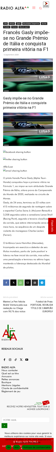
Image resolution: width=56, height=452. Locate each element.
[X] (13, 283)
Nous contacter (10, 370)
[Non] (52, 440)
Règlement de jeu (11, 391)
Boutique (6, 382)
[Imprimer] (35, 283)
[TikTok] (15, 360)
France (14, 27)
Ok (8, 447)
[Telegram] (42, 283)
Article (11, 23)
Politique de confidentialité (36, 447)
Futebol (6, 27)
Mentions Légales (11, 385)
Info (5, 23)
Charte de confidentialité (15, 388)
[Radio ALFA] (16, 8)
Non (16, 447)
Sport (19, 23)
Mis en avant (24, 27)
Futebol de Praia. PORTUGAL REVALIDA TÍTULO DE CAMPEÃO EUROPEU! (41, 306)
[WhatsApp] (20, 283)
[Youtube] (27, 360)
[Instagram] (10, 360)
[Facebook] (6, 283)
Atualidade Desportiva (31, 23)
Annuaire (7, 376)
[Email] (28, 283)
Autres (44, 23)
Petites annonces (10, 379)
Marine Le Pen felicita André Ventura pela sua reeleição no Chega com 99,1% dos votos (15, 306)
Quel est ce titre (10, 373)
